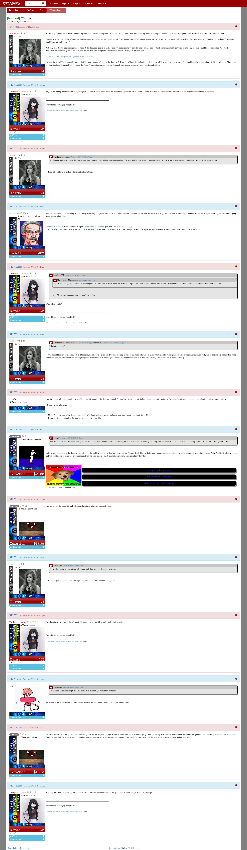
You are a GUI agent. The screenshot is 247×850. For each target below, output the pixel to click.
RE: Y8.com (15, 84)
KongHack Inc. (114, 848)
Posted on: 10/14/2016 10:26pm (81, 343)
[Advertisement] (89, 11)
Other (42, 10)
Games (88, 3)
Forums (18, 10)
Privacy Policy (12, 848)
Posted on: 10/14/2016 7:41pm (114, 343)
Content (100, 3)
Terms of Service (27, 848)
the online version (95, 226)
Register (76, 3)
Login (65, 3)
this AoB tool (55, 226)
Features (54, 3)
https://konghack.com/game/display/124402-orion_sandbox (69, 56)
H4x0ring (30, 10)
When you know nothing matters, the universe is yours (62, 110)
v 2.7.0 (129, 848)
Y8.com (13, 26)
